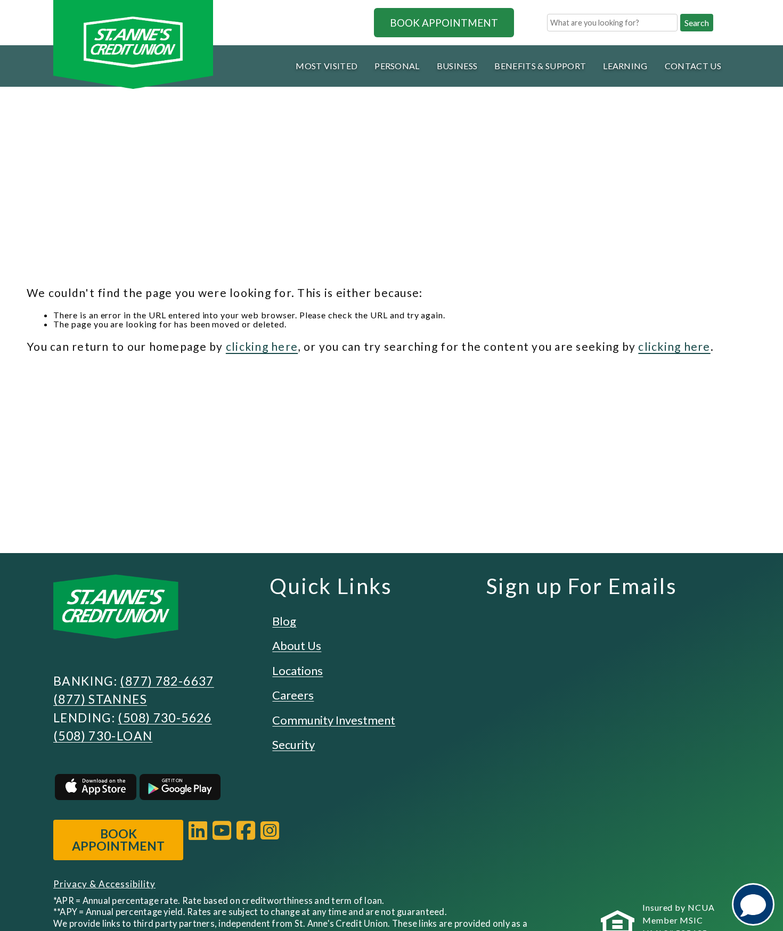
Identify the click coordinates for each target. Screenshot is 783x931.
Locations (297, 670)
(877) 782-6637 (167, 680)
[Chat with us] (753, 904)
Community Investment (333, 720)
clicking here (262, 346)
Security (293, 744)
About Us (296, 645)
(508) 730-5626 (164, 717)
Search (696, 23)
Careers (293, 695)
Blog (284, 621)
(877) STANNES (100, 698)
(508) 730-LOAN (102, 735)
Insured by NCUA (678, 907)
